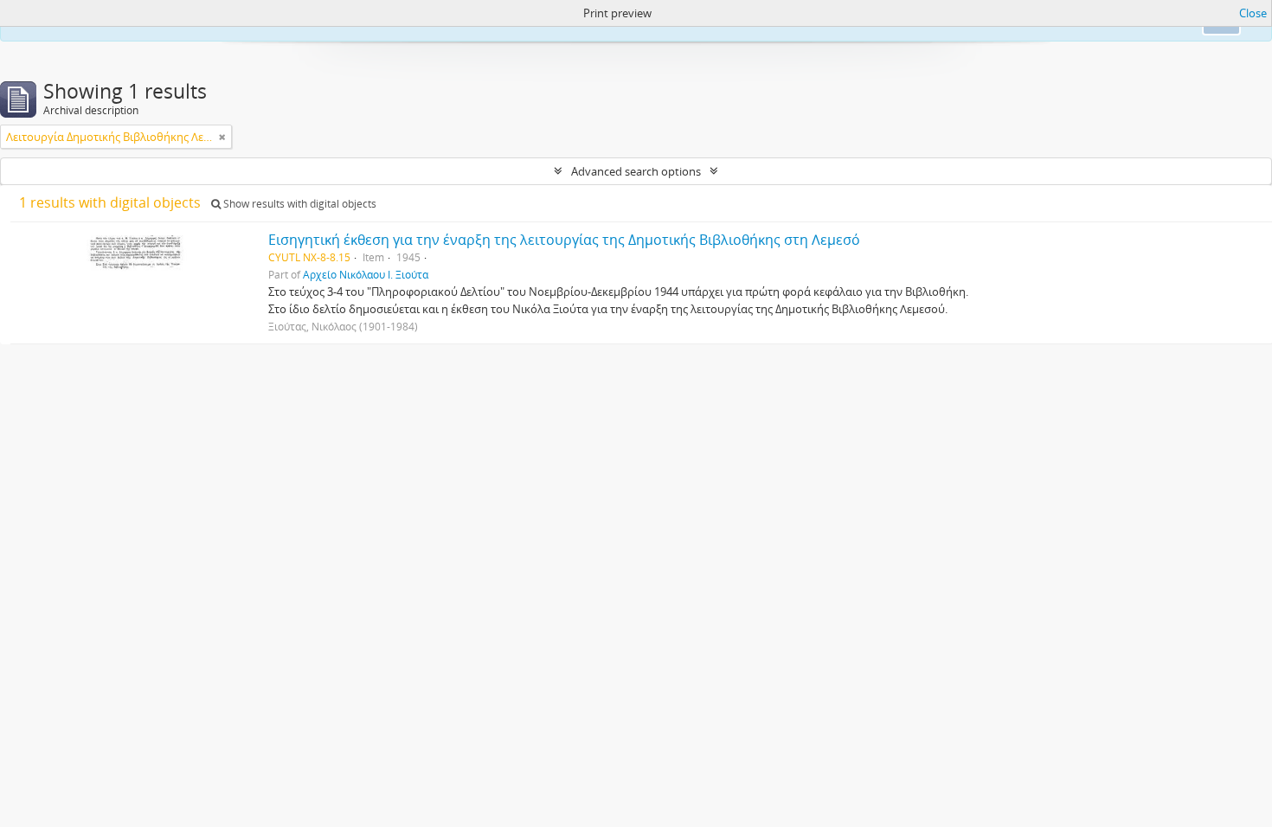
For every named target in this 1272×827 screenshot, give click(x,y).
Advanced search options (636, 171)
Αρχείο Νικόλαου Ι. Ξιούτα (365, 274)
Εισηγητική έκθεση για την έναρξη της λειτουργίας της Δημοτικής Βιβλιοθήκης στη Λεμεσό (564, 239)
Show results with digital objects (298, 203)
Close (1253, 13)
